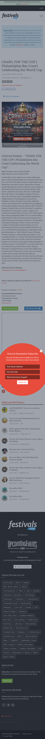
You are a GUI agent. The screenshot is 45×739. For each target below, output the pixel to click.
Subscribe (22, 382)
